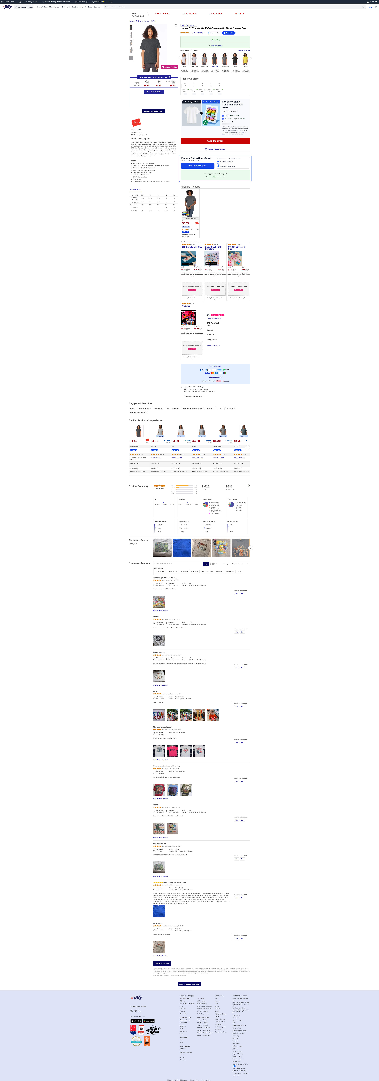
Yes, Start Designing (197, 166)
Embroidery (194, 571)
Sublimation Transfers (204, 1008)
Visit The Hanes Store (188, 25)
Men (216, 1003)
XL (219, 83)
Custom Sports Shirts (204, 1035)
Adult (216, 998)
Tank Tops (183, 1008)
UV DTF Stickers (202, 1011)
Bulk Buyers (154, 92)
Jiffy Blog (235, 1048)
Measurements (135, 189)
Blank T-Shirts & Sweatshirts (48, 7)
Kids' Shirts (183, 1022)
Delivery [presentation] (239, 14)
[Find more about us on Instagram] (136, 1011)
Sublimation (211, 335)
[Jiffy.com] (7, 7)
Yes (237, 593)
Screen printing (172, 571)
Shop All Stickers (213, 345)
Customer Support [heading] (240, 996)
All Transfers (201, 1001)
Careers (235, 1041)
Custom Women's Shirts (205, 1033)
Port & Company (220, 1027)
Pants (181, 1028)
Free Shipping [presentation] (189, 14)
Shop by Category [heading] (187, 996)
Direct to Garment (207, 571)
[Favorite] (176, 25)
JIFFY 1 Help (237, 1020)
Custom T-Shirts (202, 1022)
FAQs (234, 1023)
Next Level (218, 1024)
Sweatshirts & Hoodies (187, 1003)
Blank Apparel (185, 998)
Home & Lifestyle (186, 1052)
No (242, 593)
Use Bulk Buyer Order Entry (153, 111)
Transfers (66, 7)
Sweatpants (183, 1031)
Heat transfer (184, 571)
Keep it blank (230, 571)
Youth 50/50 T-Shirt (156, 457)
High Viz (182, 1048)
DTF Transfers (202, 1003)
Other (239, 571)
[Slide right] (250, 57)
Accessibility (236, 1061)
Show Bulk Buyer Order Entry (189, 984)
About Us (235, 1038)
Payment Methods (238, 1033)
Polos (181, 1006)
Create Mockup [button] (171, 67)
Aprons (182, 1057)
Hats (181, 1040)
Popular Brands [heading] (221, 1014)
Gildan (217, 1016)
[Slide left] (180, 57)
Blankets (182, 1060)
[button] (153, 48)
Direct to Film (160, 571)
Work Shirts (183, 1014)
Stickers (88, 7)
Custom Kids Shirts (203, 1030)
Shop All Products (220, 1032)
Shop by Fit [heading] (219, 996)
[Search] (363, 7)
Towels (182, 1055)
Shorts (182, 1034)
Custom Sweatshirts (203, 1027)
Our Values (236, 1043)
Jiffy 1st (186, 227)
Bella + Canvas (220, 1019)
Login (371, 7)
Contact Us (236, 1018)
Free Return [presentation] (216, 14)
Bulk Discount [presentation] (162, 14)
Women (217, 1001)
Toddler (217, 1008)
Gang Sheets (212, 339)
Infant (217, 1011)
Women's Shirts (185, 1020)
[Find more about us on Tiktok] (140, 1011)
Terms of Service (238, 1059)
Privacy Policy (237, 1056)
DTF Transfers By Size (213, 324)
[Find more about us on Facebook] (131, 1011)
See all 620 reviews (162, 963)
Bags (181, 1042)
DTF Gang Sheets (203, 1014)
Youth (217, 1006)
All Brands (218, 1029)
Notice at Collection (239, 1070)
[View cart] (375, 6)
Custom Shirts (77, 7)
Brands (97, 7)
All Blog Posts (237, 1051)
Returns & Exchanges (240, 1030)
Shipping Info (237, 1028)
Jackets (182, 1011)
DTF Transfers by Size (204, 1006)
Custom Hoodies (202, 1025)
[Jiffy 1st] (160, 431)
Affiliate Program (238, 1046)
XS (185, 83)
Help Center (236, 1015)
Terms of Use (206, 1080)
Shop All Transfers (214, 318)
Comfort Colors (220, 1021)
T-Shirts (182, 1001)
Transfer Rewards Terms (241, 1064)
